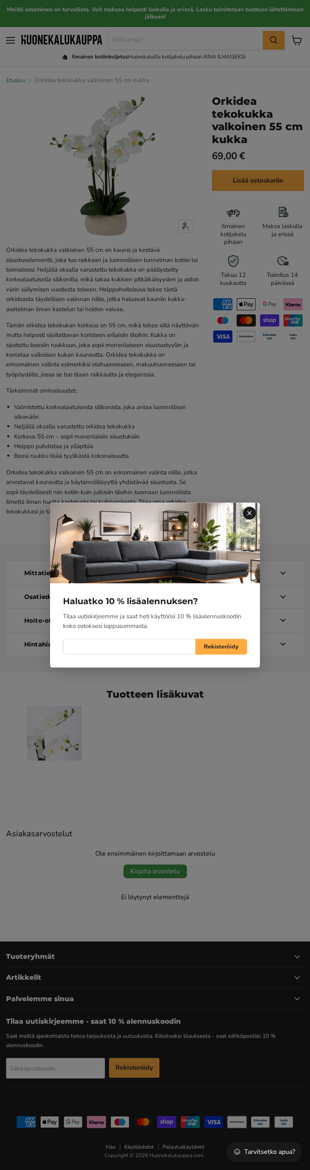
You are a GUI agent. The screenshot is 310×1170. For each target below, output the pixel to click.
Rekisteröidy (221, 646)
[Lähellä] (249, 513)
